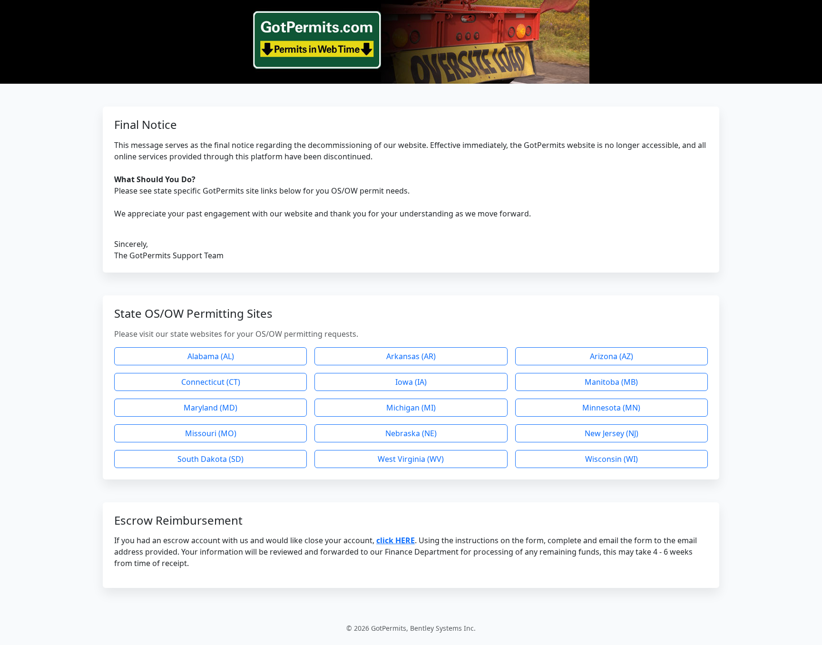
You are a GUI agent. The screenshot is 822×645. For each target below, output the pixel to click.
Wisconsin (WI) (611, 459)
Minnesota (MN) (611, 407)
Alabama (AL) (210, 356)
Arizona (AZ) (611, 356)
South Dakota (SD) (210, 459)
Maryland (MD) (210, 407)
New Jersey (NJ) (611, 433)
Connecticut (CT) (210, 382)
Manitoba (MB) (611, 382)
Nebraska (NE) (411, 433)
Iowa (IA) (411, 382)
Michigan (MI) (411, 407)
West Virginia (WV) (411, 459)
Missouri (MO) (210, 433)
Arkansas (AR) (411, 356)
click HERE (395, 540)
